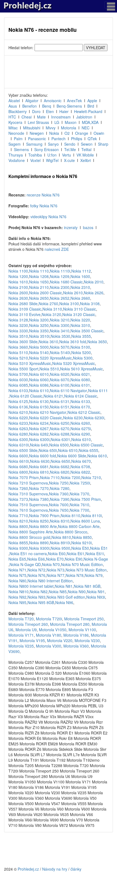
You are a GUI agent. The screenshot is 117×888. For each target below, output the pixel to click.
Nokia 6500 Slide (23, 450)
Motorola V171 (21, 635)
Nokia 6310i (18, 445)
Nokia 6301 (60, 439)
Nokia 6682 (59, 466)
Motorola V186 (76, 635)
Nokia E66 (36, 559)
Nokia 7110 (50, 477)
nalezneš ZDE (57, 249)
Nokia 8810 (61, 537)
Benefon (29, 106)
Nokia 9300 (18, 548)
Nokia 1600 (80, 276)
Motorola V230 (87, 640)
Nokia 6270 (59, 428)
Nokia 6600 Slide (71, 455)
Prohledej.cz (28, 869)
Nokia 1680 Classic (66, 281)
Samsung (34, 144)
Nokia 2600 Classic (45, 292)
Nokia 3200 (39, 320)
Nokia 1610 (18, 281)
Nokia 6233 (18, 423)
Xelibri (85, 160)
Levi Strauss (38, 122)
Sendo (69, 144)
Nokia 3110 (52, 309)
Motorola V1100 (82, 629)
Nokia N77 (55, 575)
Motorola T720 (21, 618)
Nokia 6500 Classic (86, 445)
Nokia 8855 (18, 542)
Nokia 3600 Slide (23, 341)
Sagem (14, 144)
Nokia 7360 (59, 493)
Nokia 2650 (39, 298)
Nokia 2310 (80, 287)
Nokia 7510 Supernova (28, 504)
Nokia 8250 (39, 521)
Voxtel (35, 160)
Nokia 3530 (60, 336)
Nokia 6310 (81, 439)
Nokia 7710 (18, 515)
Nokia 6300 (18, 439)
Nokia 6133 (80, 401)
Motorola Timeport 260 (28, 624)
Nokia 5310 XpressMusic (29, 363)
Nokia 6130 (39, 401)
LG (56, 122)
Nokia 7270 (39, 488)
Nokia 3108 (90, 303)
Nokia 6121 (53, 396)
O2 (67, 133)
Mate (41, 117)
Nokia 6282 (39, 434)
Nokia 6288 (59, 434)
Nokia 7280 (59, 488)
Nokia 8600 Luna (85, 521)
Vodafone (16, 160)
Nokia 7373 (18, 499)
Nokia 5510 (49, 368)
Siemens (21, 149)
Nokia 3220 (80, 320)
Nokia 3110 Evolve (24, 314)
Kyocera (15, 122)
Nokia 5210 (18, 358)
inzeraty (71, 227)
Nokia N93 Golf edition (66, 597)
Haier (64, 111)
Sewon (87, 144)
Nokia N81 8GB (87, 586)
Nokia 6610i (18, 461)
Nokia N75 (17, 575)
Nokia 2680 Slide (23, 303)
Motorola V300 (48, 646)
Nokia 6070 (59, 379)
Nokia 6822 (80, 472)
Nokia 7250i (80, 483)
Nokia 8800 (18, 526)
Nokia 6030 (18, 379)
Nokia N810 (18, 591)
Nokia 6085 (18, 385)
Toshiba (35, 155)
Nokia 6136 (18, 406)
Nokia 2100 (18, 287)
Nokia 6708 (80, 466)
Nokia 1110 (39, 271)
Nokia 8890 (39, 542)
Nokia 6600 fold (42, 455)
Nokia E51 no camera (28, 553)
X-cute (69, 160)
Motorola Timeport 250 (84, 618)
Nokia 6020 (59, 374)
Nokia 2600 (18, 292)
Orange (81, 133)
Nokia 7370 (79, 493)
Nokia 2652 (59, 298)
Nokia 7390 (59, 499)
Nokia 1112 (81, 271)
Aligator (31, 100)
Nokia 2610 (73, 292)
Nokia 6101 (80, 385)
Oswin (99, 133)
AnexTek (74, 100)
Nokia (54, 133)
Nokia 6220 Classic (45, 417)
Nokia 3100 (69, 303)
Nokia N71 (17, 570)
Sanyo (53, 144)
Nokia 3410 (59, 330)
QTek (92, 138)
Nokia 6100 (59, 385)
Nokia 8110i (91, 515)
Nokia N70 (51, 564)
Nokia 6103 (18, 390)
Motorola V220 (59, 640)
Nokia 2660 (80, 298)
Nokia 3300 (59, 325)
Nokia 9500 (60, 548)
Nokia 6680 (18, 466)
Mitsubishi (31, 127)
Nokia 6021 (80, 374)
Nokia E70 (55, 559)
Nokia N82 (39, 591)
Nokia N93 (36, 597)
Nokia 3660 (18, 347)
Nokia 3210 (59, 320)
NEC (86, 127)
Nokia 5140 (39, 352)
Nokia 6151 (59, 406)
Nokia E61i (94, 553)
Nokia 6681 (39, 466)
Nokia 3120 (51, 314)
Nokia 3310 (80, 325)
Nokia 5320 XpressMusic (73, 363)
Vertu (66, 155)
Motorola (68, 127)
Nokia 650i (48, 450)
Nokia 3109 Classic (24, 309)
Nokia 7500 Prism (85, 499)
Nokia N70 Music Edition (82, 564)
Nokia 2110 (39, 287)
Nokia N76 (36, 575)
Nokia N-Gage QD (25, 564)
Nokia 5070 (59, 347)
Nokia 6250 (59, 423)
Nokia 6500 (59, 445)
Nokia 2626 (93, 292)
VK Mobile (85, 155)
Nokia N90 (77, 591)
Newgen (37, 133)
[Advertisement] (58, 72)
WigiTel (52, 160)
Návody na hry (54, 869)
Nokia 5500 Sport (23, 368)
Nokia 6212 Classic (83, 412)
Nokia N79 (94, 575)
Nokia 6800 (18, 472)
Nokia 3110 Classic (79, 309)
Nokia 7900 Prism (44, 515)
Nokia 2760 (48, 303)
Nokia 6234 (39, 423)
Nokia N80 (17, 580)
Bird (90, 106)
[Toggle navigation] (109, 4)
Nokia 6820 (59, 472)
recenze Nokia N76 (43, 195)
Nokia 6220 (18, 417)
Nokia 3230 (18, 325)
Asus (12, 106)
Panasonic (37, 138)
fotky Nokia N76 (43, 205)
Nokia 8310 (59, 521)
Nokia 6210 (18, 412)
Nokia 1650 (39, 281)
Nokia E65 (17, 559)
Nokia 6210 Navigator (47, 412)
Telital (86, 149)
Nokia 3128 (18, 320)
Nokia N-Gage (96, 559)
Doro (36, 111)
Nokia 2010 (93, 281)
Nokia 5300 (83, 358)
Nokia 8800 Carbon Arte (79, 526)
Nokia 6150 (39, 406)
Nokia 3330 (18, 330)
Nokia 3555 (81, 336)
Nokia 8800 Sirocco (70, 531)
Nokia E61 (75, 553)
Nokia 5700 (18, 374)
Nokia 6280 (18, 434)
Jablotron (84, 117)
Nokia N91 (96, 591)
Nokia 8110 (70, 515)
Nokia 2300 (59, 287)
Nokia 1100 (18, 271)
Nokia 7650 (59, 510)
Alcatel (14, 100)
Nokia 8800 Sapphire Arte (30, 531)
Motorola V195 (32, 640)
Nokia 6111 (98, 390)
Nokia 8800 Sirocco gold (29, 537)
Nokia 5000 (39, 347)
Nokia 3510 (18, 336)
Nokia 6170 (80, 406)
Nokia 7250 (59, 483)
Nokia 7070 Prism (23, 477)
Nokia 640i (39, 445)
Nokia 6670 (81, 461)
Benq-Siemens (69, 106)
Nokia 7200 (70, 477)
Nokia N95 (17, 602)
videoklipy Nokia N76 (48, 216)
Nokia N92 (17, 597)
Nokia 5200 (81, 352)
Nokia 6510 (68, 450)
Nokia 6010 (39, 374)
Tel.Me (70, 149)
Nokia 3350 (39, 330)
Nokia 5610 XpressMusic (81, 368)
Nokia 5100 (80, 347)
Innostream (61, 117)
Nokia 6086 (39, 385)
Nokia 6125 (18, 401)
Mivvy (51, 127)
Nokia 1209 (59, 276)
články (75, 869)
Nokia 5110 (18, 352)
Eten (50, 111)
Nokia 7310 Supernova (28, 493)
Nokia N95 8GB (40, 602)
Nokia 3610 (48, 341)
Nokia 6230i (94, 417)
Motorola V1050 (52, 629)
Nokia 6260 (80, 423)
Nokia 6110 (39, 390)
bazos (88, 227)
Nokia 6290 (80, 434)
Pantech (58, 138)
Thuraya (15, 155)
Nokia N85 (58, 591)
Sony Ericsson (46, 149)
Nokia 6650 (60, 461)
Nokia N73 (55, 570)
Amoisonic (52, 100)
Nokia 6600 (18, 455)
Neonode (16, 133)
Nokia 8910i (60, 542)
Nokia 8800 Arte (43, 526)
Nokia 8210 (18, 521)
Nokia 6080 (80, 379)
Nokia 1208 (39, 276)
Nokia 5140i (60, 352)
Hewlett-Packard (88, 111)
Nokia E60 (57, 553)
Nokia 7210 (91, 477)
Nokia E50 (80, 548)
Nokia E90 (73, 559)
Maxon (70, 122)
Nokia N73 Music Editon (86, 570)
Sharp (103, 144)
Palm (18, 138)
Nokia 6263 (18, 428)
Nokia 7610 (79, 504)
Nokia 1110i (60, 271)
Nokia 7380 (39, 499)
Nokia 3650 (97, 341)
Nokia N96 (64, 602)
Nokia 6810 (39, 472)
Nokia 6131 (59, 401)
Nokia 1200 (18, 276)
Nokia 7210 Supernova (28, 483)
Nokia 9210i (81, 542)
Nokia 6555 (88, 450)
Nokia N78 (75, 575)
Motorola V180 (48, 635)
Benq (46, 106)
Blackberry (17, 111)
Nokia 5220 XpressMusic (50, 358)
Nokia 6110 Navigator (68, 390)
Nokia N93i (95, 597)
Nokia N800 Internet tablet (31, 586)
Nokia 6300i (39, 439)
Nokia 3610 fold (72, 341)
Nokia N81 (64, 586)
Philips (76, 138)
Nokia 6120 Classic (26, 396)
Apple (92, 100)
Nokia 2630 (18, 298)
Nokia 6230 (73, 417)
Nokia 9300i (39, 548)
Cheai (26, 117)
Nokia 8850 (82, 537)
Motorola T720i (49, 618)
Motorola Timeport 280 (70, 624)
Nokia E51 (99, 548)
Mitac (13, 127)
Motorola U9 (26, 629)
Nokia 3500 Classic (86, 330)
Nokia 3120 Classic (78, 314)
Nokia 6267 (39, 428)
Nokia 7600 (59, 504)
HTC (12, 117)
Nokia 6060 (39, 379)
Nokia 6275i (80, 428)
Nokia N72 (36, 570)
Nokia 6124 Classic (80, 396)
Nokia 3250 (39, 325)
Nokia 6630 (40, 461)
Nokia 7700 (79, 510)
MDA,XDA (90, 122)
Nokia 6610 (97, 455)
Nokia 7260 (18, 488)
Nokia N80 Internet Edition (50, 580)
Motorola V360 (76, 646)
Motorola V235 (21, 646)
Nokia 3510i (39, 336)
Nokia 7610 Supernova (28, 510)
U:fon (52, 155)
